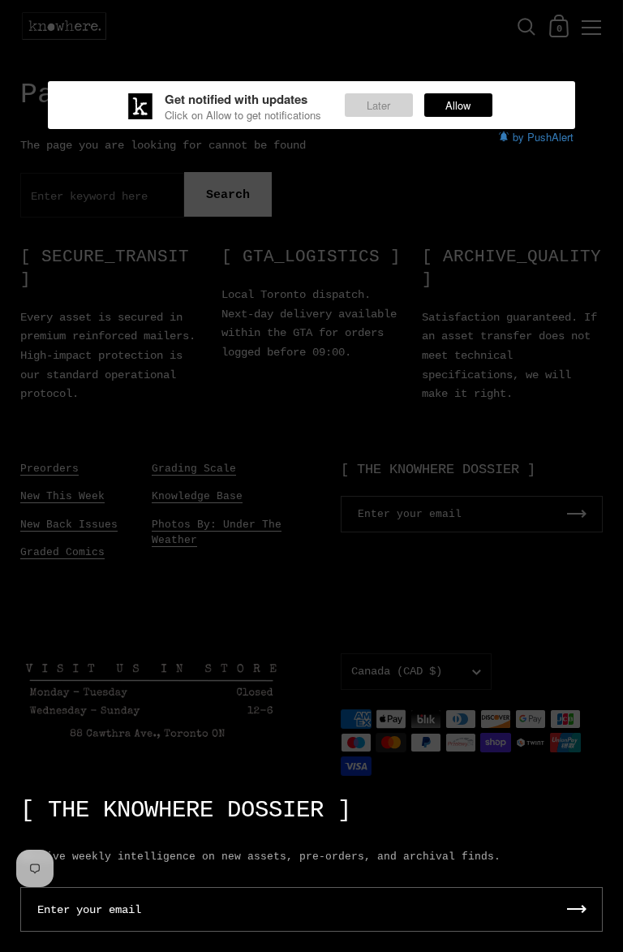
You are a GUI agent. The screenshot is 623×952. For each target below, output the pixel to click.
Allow (457, 105)
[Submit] (576, 909)
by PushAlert (543, 136)
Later (378, 105)
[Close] (598, 802)
